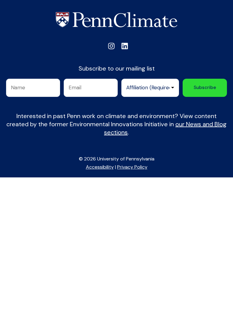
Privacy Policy (132, 167)
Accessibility (100, 167)
